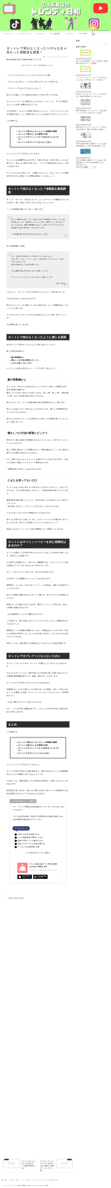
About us (9, 34)
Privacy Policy (25, 34)
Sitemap (69, 34)
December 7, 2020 (40, 234)
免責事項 (19, 1185)
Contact (40, 34)
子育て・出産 (11, 44)
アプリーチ (54, 870)
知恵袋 (63, 283)
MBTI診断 (83, 34)
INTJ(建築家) (55, 34)
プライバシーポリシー (9, 1185)
